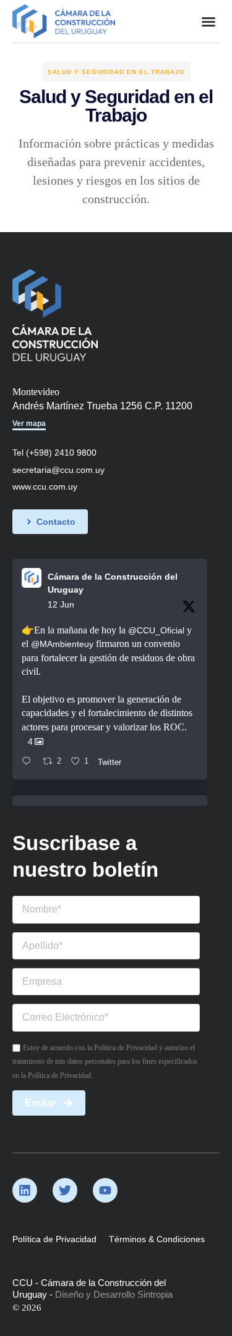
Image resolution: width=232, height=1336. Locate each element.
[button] (208, 21)
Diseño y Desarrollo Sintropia (114, 1294)
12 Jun (61, 604)
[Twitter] (65, 1190)
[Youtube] (105, 1190)
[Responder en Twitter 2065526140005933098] (29, 762)
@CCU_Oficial (156, 630)
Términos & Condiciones (157, 1239)
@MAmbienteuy (62, 644)
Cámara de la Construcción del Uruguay (113, 583)
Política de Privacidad (54, 1239)
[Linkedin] (24, 1190)
